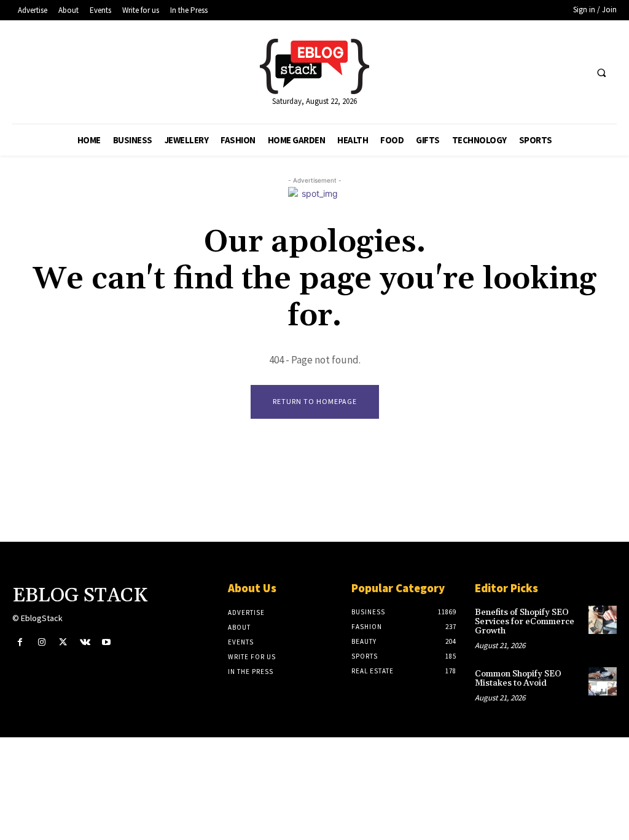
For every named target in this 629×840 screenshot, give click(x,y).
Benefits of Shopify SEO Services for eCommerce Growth (524, 622)
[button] (601, 72)
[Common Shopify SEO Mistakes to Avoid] (602, 681)
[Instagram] (41, 642)
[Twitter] (63, 642)
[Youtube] (106, 642)
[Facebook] (20, 642)
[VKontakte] (85, 642)
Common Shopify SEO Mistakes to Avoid (518, 678)
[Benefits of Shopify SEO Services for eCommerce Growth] (602, 620)
